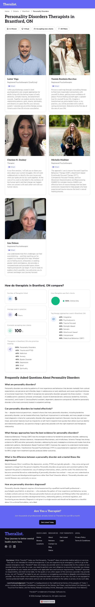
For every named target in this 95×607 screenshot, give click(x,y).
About (50, 537)
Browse (39, 541)
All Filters (64, 29)
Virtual (26, 29)
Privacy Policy (80, 537)
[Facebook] (6, 546)
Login (62, 541)
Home (7, 11)
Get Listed (64, 537)
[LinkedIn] (14, 546)
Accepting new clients (44, 29)
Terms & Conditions (82, 541)
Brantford (25, 11)
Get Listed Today (47, 522)
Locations (40, 544)
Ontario (16, 11)
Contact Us (52, 544)
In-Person (13, 29)
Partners (51, 541)
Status (50, 550)
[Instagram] (10, 546)
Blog (50, 547)
